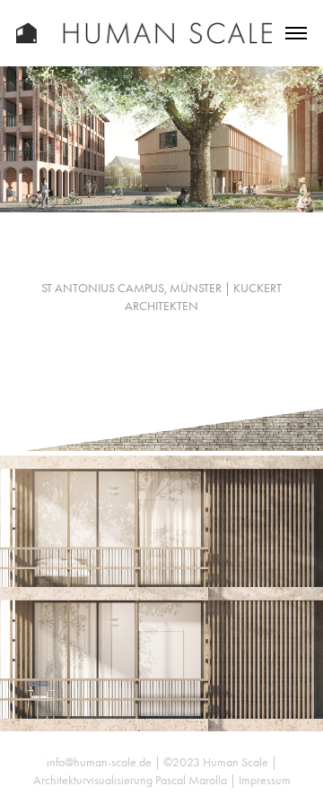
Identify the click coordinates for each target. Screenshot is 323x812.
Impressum (265, 780)
